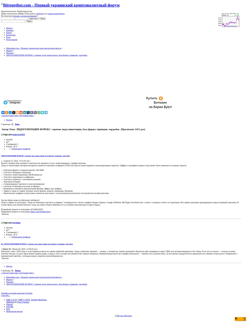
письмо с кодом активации (25, 16)
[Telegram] (46, 112)
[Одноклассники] (6, 112)
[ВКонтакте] (3, 112)
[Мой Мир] (10, 112)
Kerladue (16, 223)
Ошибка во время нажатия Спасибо (16, 293)
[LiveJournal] (28, 112)
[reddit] (21, 112)
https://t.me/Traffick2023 (40, 212)
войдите (40, 14)
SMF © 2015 (24, 300)
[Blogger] (17, 112)
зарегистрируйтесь (56, 14)
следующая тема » (26, 115)
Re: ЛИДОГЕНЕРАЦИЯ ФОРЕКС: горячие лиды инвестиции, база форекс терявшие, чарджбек (37, 244)
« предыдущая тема (9, 115)
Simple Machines (39, 300)
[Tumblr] (31, 112)
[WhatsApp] (39, 112)
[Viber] (35, 112)
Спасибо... (5, 295)
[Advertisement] (78, 76)
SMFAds (10, 302)
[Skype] (42, 112)
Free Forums (23, 302)
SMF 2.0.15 (11, 300)
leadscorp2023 (18, 134)
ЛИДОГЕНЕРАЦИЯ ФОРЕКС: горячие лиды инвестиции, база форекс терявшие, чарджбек (35, 156)
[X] (13, 112)
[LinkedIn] (24, 112)
